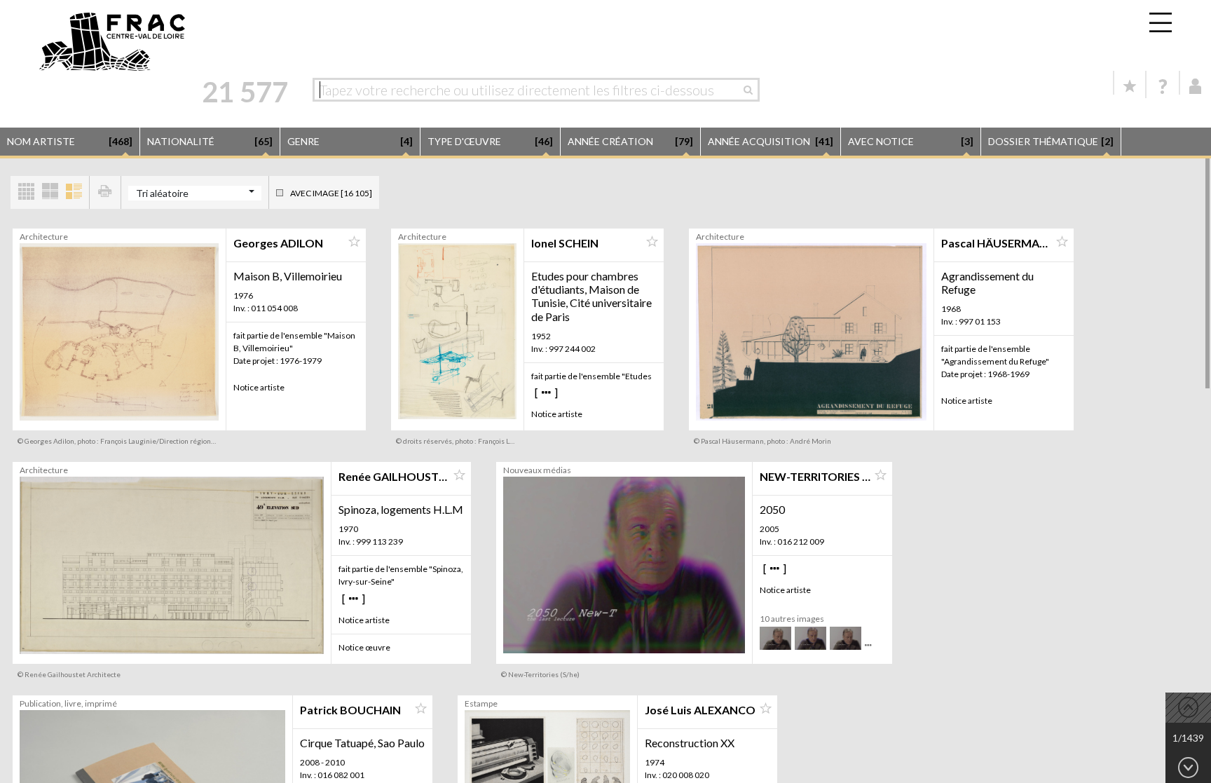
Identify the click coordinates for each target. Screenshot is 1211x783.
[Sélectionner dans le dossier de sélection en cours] (354, 242)
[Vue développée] (73, 192)
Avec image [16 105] (331, 193)
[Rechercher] (752, 90)
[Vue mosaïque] (26, 192)
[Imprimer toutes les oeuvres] (105, 192)
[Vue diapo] (49, 192)
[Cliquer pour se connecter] (1195, 86)
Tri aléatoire (162, 193)
